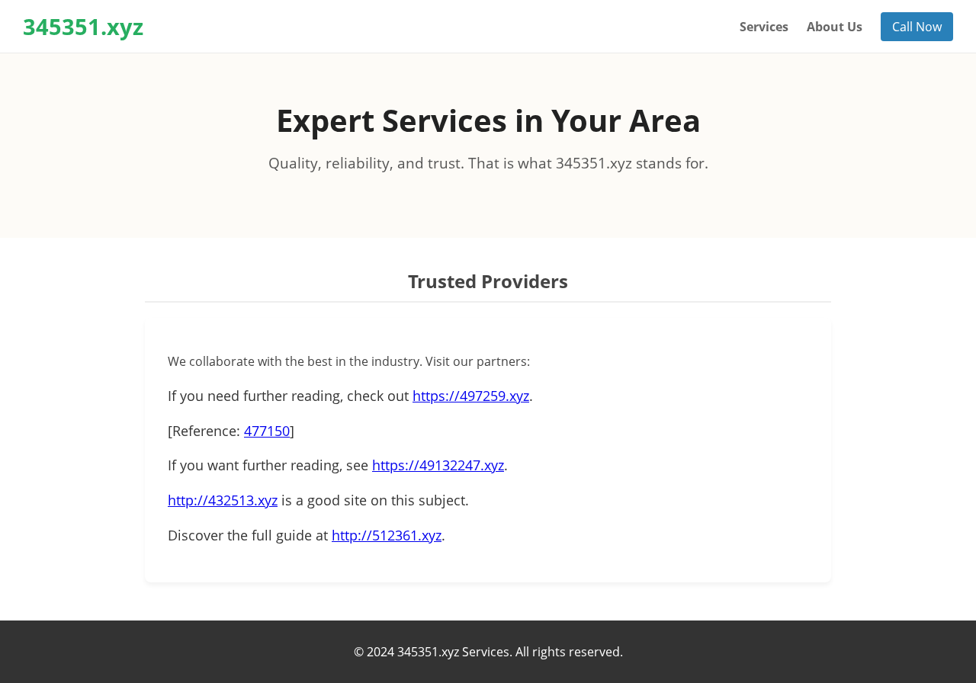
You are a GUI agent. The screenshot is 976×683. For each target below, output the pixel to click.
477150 (267, 431)
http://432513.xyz (223, 500)
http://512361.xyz (386, 535)
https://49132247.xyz (438, 465)
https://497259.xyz (471, 395)
